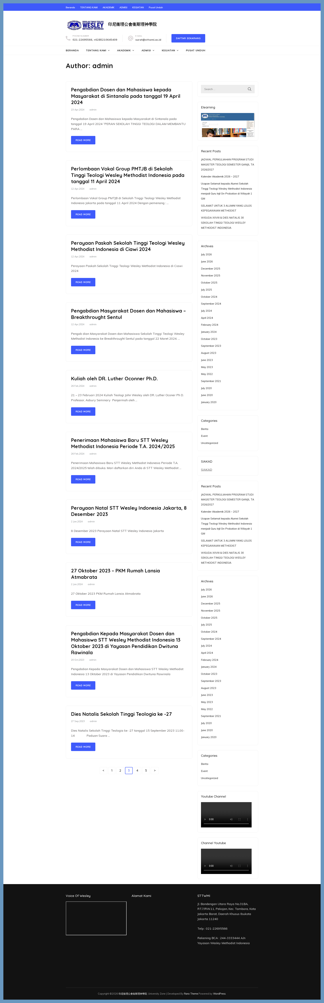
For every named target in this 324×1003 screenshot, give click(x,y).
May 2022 (207, 374)
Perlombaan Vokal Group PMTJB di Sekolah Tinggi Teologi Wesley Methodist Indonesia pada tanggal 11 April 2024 (127, 175)
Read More (83, 140)
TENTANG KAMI (89, 7)
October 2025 (209, 282)
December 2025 (210, 268)
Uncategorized (209, 443)
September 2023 (211, 345)
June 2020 (207, 395)
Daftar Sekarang (188, 38)
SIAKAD (206, 470)
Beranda (70, 7)
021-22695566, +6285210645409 (95, 39)
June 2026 (207, 261)
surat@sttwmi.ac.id (148, 39)
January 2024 (209, 331)
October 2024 (209, 296)
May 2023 (207, 367)
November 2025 (210, 275)
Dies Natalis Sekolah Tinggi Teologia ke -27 (121, 714)
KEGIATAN (138, 7)
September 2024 (211, 303)
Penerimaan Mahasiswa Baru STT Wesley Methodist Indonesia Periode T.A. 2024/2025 (123, 443)
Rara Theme (191, 993)
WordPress (219, 993)
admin (93, 109)
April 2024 (207, 317)
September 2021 (211, 381)
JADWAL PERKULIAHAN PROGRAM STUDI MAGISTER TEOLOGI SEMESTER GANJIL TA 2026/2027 (227, 164)
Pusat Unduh (156, 7)
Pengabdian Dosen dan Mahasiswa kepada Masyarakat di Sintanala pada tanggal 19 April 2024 (125, 96)
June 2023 (207, 360)
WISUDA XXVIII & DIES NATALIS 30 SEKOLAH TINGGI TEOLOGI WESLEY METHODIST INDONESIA (223, 222)
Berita (204, 429)
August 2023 (208, 353)
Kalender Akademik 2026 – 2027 (220, 176)
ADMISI (123, 7)
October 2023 (209, 339)
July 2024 (206, 310)
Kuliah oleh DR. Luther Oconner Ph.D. (114, 378)
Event (204, 435)
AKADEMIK (108, 7)
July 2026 (206, 254)
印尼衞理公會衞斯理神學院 (132, 24)
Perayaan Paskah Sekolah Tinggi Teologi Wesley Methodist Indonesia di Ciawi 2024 (128, 246)
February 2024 (209, 324)
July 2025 (206, 289)
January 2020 (209, 402)
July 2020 (206, 388)
